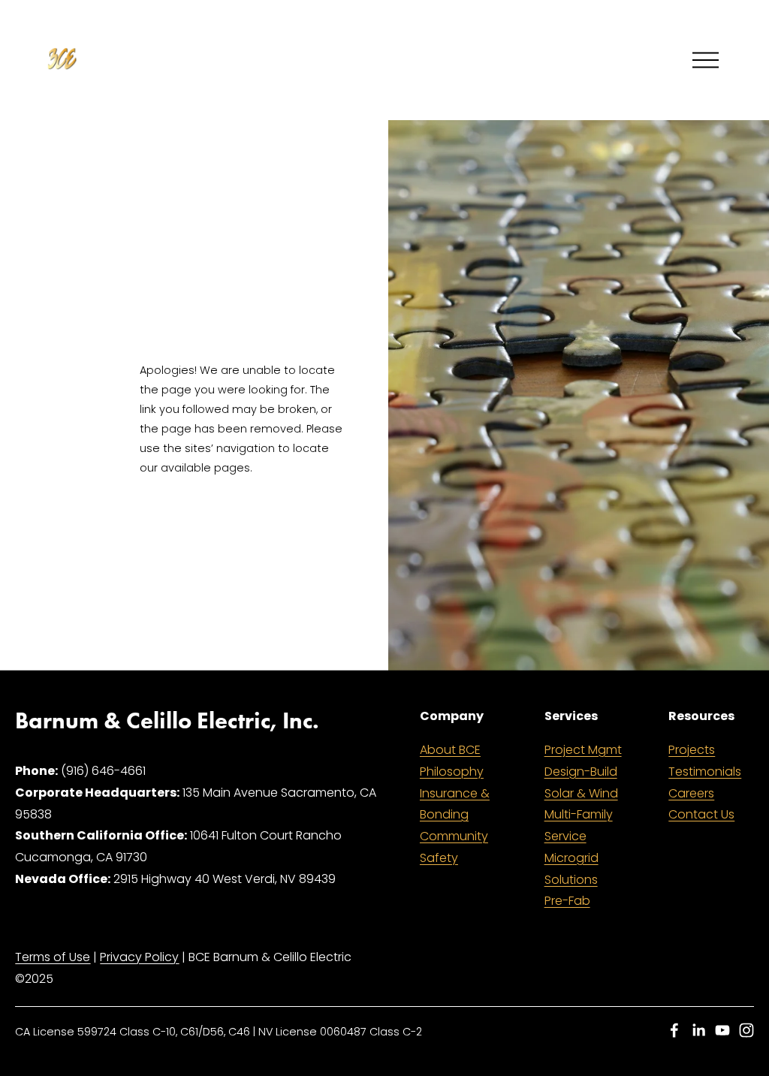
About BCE (450, 749)
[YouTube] (722, 1030)
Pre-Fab (567, 900)
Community (454, 836)
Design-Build (580, 771)
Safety (439, 858)
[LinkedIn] (698, 1030)
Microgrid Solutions (571, 868)
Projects (691, 749)
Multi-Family (578, 814)
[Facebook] (674, 1030)
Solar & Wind (581, 793)
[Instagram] (746, 1030)
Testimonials (704, 771)
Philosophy (452, 771)
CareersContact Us (701, 804)
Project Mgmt (583, 749)
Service (565, 836)
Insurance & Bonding (455, 804)
